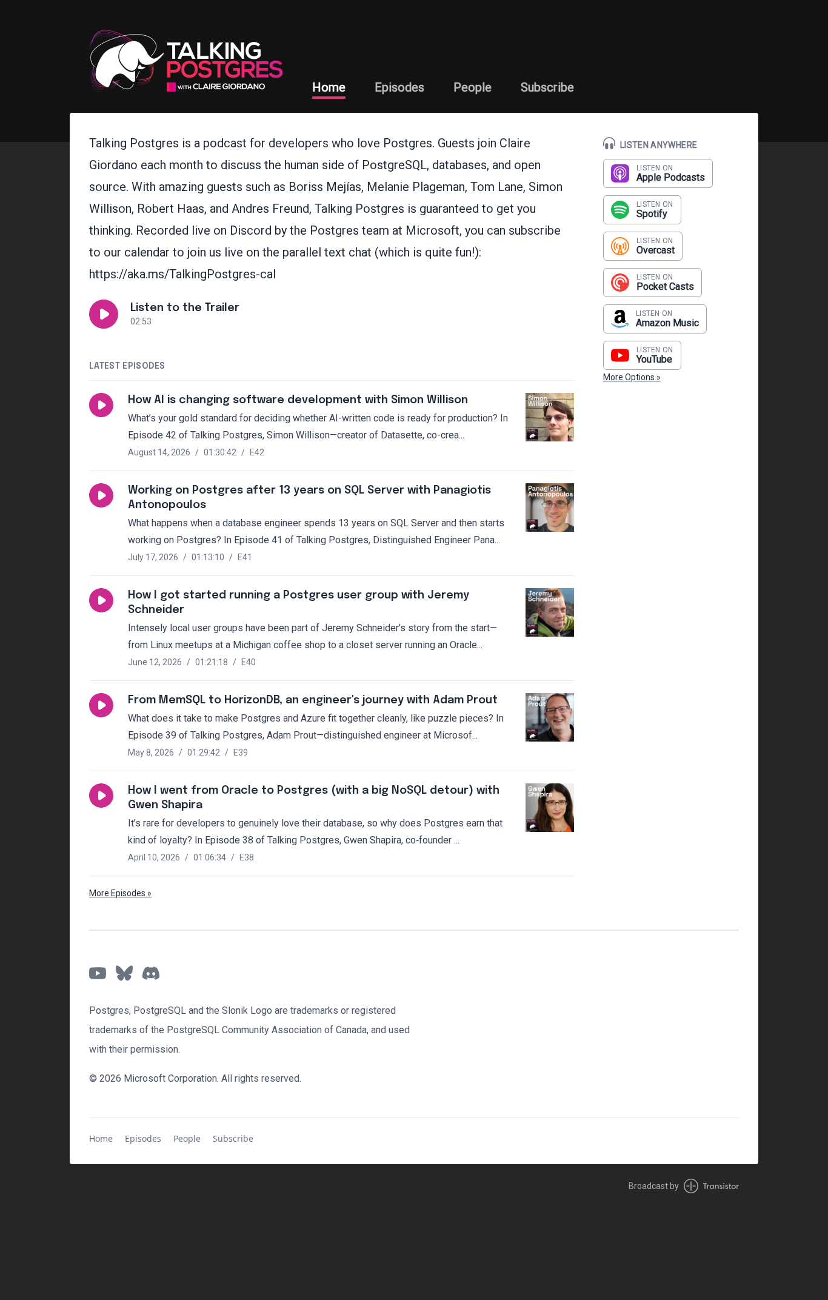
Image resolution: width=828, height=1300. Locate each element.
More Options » (632, 377)
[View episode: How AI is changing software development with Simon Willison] (550, 417)
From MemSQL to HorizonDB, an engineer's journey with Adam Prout (313, 700)
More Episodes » (120, 893)
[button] (103, 314)
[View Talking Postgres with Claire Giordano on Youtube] (97, 973)
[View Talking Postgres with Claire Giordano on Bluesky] (124, 973)
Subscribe (547, 87)
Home (329, 87)
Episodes (399, 87)
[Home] (186, 56)
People (472, 87)
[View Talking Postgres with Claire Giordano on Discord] (150, 973)
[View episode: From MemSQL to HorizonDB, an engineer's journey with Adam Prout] (550, 717)
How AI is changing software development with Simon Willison (298, 400)
